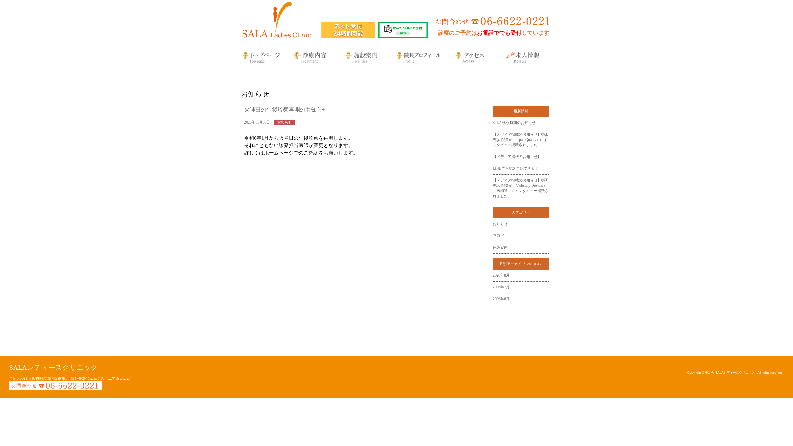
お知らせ (500, 224)
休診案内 (500, 247)
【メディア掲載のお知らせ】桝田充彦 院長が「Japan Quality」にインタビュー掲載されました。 (521, 139)
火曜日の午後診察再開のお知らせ (286, 110)
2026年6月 (501, 299)
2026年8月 (501, 275)
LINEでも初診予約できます (515, 168)
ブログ (498, 236)
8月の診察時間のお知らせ (514, 122)
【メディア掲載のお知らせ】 (517, 157)
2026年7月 (501, 287)
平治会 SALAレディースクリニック (730, 372)
